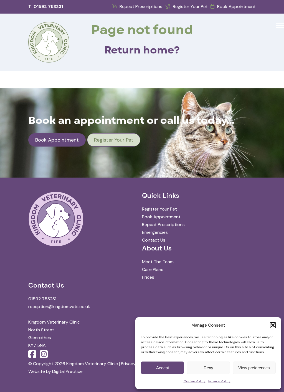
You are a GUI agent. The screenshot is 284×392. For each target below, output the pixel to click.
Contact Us (153, 240)
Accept (162, 367)
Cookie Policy (195, 381)
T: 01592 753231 (45, 6)
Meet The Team (158, 262)
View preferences (254, 367)
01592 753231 (42, 299)
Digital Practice (67, 371)
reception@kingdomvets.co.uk (59, 306)
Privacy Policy (219, 381)
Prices (148, 277)
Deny (208, 367)
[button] (273, 325)
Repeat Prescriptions (141, 6)
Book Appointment (236, 6)
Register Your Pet (190, 6)
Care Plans (152, 269)
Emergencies (155, 232)
